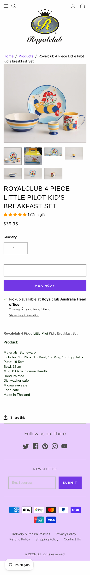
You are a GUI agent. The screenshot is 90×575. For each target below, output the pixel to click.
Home (8, 56)
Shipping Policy (47, 539)
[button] (16, 214)
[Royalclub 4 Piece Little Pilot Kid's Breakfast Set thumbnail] (13, 156)
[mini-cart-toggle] (82, 6)
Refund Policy (19, 539)
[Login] (73, 6)
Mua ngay (45, 286)
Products (26, 56)
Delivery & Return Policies (31, 534)
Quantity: (11, 237)
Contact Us (72, 539)
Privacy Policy (66, 534)
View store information (24, 315)
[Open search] (13, 6)
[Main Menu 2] (6, 6)
